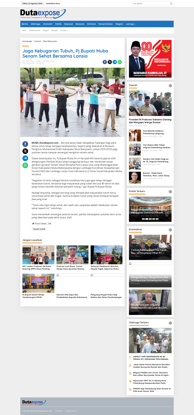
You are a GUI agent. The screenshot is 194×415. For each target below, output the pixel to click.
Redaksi (58, 411)
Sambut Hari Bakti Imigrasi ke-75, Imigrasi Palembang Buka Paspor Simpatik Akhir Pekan (156, 160)
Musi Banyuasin (28, 63)
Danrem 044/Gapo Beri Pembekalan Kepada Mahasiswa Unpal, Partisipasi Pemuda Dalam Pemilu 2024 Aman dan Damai (72, 296)
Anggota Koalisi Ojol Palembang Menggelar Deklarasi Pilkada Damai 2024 (149, 211)
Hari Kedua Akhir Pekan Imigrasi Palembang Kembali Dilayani (156, 146)
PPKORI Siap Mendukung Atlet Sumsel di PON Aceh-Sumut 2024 (152, 389)
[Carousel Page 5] (157, 219)
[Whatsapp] (120, 62)
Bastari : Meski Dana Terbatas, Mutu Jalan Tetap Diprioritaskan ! (156, 174)
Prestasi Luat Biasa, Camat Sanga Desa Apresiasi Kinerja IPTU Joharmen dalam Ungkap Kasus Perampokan (71, 267)
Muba (25, 46)
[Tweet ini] (110, 62)
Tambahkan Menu (53, 3)
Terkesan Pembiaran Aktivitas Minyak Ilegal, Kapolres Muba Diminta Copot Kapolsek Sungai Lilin (105, 267)
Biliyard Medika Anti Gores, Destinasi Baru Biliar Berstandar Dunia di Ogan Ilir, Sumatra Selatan (150, 373)
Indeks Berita (71, 411)
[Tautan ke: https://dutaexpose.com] (170, 85)
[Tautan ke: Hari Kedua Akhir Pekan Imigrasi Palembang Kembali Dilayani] (135, 149)
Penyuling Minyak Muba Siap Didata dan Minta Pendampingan (106, 296)
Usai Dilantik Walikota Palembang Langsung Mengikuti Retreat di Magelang (153, 132)
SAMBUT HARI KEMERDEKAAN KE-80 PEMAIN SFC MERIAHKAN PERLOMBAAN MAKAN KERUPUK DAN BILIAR (150, 357)
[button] (171, 3)
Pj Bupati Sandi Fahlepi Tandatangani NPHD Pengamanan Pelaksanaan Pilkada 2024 (35, 296)
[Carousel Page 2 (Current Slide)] (146, 219)
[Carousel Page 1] (143, 219)
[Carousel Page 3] (150, 219)
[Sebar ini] (105, 62)
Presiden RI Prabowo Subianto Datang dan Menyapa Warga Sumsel (150, 121)
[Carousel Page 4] (153, 219)
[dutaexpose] (43, 13)
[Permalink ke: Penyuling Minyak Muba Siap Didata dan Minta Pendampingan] (107, 283)
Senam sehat (39, 229)
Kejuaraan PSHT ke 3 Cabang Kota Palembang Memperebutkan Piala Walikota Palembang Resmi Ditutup (150, 381)
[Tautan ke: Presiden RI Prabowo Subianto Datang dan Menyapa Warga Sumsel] (150, 103)
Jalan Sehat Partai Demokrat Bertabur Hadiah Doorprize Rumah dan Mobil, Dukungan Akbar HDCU (151, 365)
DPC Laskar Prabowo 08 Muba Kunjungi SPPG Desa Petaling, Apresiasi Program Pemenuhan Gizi (36, 267)
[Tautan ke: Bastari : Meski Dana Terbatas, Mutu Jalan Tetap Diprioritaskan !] (135, 177)
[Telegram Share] (115, 62)
